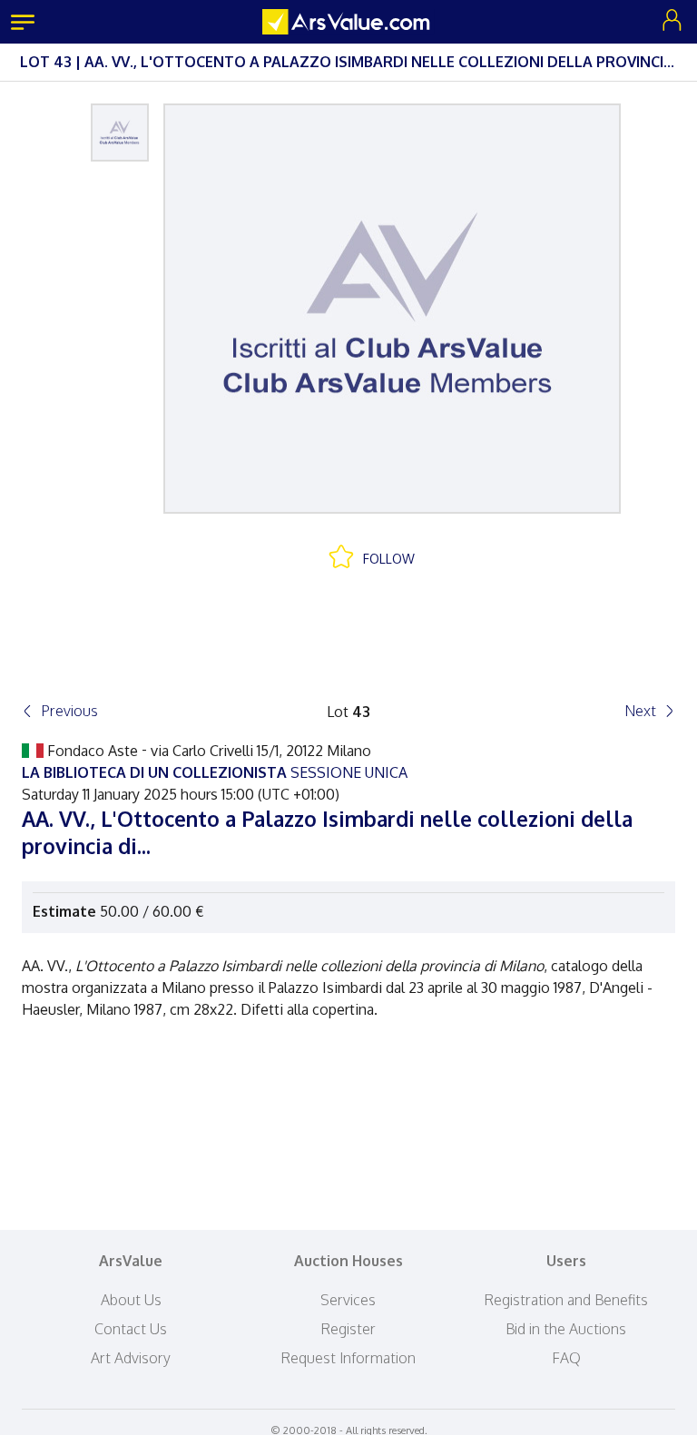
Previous (69, 711)
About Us (131, 1300)
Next (640, 711)
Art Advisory (131, 1358)
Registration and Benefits (566, 1300)
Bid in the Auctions (566, 1329)
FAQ (566, 1358)
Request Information (348, 1358)
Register (348, 1329)
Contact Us (130, 1329)
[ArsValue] (348, 22)
